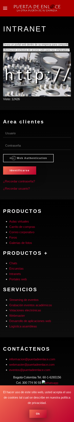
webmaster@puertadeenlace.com (32, 364)
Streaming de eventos (24, 299)
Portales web (18, 279)
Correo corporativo (21, 232)
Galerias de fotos (20, 243)
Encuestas (16, 268)
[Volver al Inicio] (37, 8)
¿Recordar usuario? (16, 188)
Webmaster (17, 315)
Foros (13, 237)
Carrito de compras (22, 226)
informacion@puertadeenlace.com (32, 359)
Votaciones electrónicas (25, 310)
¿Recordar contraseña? (19, 181)
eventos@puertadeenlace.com (29, 370)
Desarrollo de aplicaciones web (30, 321)
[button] (5, 8)
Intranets (15, 274)
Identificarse (20, 170)
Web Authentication (31, 158)
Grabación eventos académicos (30, 305)
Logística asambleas (23, 326)
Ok (38, 413)
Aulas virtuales (19, 221)
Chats (13, 263)
